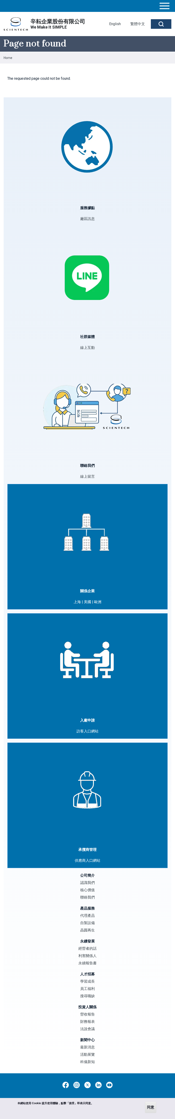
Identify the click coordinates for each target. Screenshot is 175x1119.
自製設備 (87, 923)
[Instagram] (76, 1085)
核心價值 (87, 890)
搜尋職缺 (87, 996)
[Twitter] (87, 1085)
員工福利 (87, 988)
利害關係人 (87, 956)
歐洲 (97, 602)
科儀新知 (87, 1062)
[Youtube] (109, 1085)
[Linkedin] (98, 1085)
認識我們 (87, 882)
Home (8, 58)
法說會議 (87, 1029)
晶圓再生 (87, 930)
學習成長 (87, 981)
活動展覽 (87, 1054)
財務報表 (87, 1021)
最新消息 (87, 1047)
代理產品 (87, 915)
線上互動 (87, 347)
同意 (150, 1107)
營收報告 (87, 1014)
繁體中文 (137, 24)
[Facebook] (65, 1085)
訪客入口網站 (87, 731)
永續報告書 (87, 963)
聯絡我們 (87, 897)
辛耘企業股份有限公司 (58, 21)
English (115, 24)
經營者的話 (87, 948)
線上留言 (87, 476)
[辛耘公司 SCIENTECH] (16, 24)
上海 (77, 602)
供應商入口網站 (87, 860)
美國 (87, 602)
